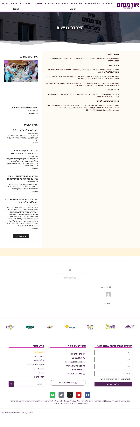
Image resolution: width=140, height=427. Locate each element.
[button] (21, 236)
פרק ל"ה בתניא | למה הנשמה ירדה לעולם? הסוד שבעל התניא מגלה (23, 152)
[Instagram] (70, 395)
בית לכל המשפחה (92, 3)
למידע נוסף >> (33, 114)
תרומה (14, 3)
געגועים (38, 3)
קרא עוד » (35, 143)
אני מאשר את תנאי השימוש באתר (115, 379)
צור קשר (5, 3)
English (73, 9)
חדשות (50, 3)
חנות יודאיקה (76, 3)
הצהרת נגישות (38, 352)
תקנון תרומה (39, 376)
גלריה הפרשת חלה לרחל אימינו (24, 107)
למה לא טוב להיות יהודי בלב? (25, 130)
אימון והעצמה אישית (36, 364)
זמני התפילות (39, 368)
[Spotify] (52, 395)
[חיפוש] (11, 384)
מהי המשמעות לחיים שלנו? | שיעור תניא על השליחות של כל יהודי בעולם (22, 177)
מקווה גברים (39, 356)
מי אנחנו (109, 3)
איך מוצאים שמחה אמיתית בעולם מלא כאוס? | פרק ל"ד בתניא (21, 201)
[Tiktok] (61, 395)
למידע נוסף (56, 403)
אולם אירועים (62, 3)
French (16, 9)
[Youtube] (78, 395)
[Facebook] (87, 395)
